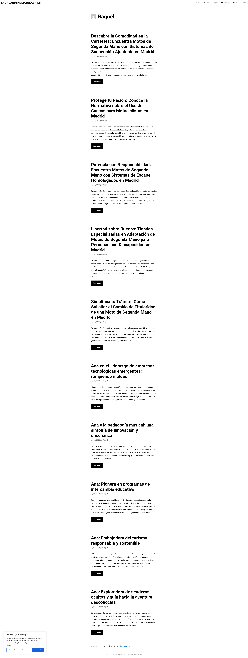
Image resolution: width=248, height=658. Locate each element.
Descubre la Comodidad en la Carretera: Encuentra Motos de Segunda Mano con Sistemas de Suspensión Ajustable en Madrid (122, 44)
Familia (243, 3)
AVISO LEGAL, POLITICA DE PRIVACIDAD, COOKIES (124, 655)
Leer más (97, 82)
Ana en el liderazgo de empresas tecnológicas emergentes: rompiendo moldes (123, 371)
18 (118, 646)
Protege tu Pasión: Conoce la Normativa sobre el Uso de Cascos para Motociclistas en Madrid (119, 108)
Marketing (225, 3)
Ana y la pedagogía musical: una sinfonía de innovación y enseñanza (122, 430)
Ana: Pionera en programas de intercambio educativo (120, 487)
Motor (234, 3)
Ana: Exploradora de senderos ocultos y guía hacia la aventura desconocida (121, 597)
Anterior (95, 646)
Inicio (198, 3)
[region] (25, 642)
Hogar (215, 3)
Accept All (38, 650)
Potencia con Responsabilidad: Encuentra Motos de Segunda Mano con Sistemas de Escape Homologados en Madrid (121, 173)
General (206, 3)
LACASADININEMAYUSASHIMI (21, 3)
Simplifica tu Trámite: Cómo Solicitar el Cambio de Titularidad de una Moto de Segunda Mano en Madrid (123, 310)
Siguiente (125, 646)
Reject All (25, 650)
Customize (12, 650)
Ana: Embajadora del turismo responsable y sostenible (119, 541)
